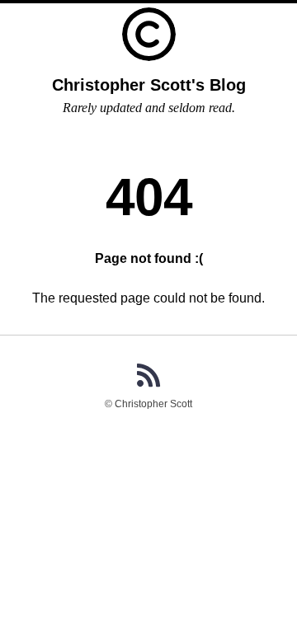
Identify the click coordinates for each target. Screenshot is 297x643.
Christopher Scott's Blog (149, 85)
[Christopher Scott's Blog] (149, 34)
